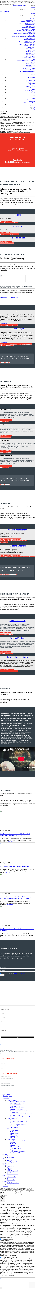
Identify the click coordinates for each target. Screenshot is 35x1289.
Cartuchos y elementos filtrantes (26, 23)
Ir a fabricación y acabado (7, 669)
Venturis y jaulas (30, 32)
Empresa (32, 84)
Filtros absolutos (30, 53)
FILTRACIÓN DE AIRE (7, 243)
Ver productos (3, 323)
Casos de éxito (31, 100)
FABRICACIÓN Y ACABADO (9, 671)
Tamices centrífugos (29, 24)
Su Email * (3, 970)
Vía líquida (17, 226)
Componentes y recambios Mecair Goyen (24, 33)
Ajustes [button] (1, 1195)
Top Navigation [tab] (7, 1096)
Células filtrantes (30, 50)
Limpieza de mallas (30, 69)
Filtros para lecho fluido (28, 29)
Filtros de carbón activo (28, 57)
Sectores (32, 74)
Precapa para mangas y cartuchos (26, 30)
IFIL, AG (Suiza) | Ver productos (9, 325)
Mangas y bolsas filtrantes (6, 1076)
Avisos (2, 1068)
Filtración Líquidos (30, 38)
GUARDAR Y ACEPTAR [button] (7, 1275)
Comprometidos (30, 86)
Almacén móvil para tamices (27, 71)
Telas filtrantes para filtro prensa (26, 41)
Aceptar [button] (5, 1195)
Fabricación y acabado (29, 103)
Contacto (32, 106)
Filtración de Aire (30, 48)
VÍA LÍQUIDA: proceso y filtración (9, 234)
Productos (32, 18)
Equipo (33, 89)
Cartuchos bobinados (29, 45)
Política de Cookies (4, 1065)
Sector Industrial (4, 467)
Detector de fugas (30, 35)
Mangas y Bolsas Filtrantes (28, 21)
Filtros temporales (30, 66)
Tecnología (32, 101)
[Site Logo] (4, 11)
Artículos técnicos (30, 96)
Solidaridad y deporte (29, 90)
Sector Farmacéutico (5, 452)
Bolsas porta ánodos (29, 42)
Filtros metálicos (30, 65)
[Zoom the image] (17, 297)
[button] (33, 7)
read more (11, 841)
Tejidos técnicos (17, 638)
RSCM (33, 92)
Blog (33, 98)
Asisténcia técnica (17, 546)
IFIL (17, 311)
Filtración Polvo (30, 59)
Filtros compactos (30, 54)
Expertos (32, 87)
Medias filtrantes (30, 51)
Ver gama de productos (6, 221)
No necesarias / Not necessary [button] (8, 1255)
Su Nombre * (3, 967)
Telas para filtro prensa (5, 1083)
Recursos (32, 95)
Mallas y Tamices (30, 63)
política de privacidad (19, 973)
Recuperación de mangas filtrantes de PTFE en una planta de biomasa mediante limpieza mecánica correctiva (17, 897)
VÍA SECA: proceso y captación (9, 222)
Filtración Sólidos (30, 20)
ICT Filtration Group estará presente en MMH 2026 (15, 866)
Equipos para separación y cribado (7, 1085)
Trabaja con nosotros (29, 93)
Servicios (32, 78)
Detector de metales (29, 72)
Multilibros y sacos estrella (28, 27)
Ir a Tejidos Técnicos (5, 652)
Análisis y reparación (29, 81)
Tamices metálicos (30, 26)
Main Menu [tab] (6, 1094)
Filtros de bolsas (30, 56)
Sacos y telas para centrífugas (27, 44)
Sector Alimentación (5, 437)
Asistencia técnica (30, 80)
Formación (32, 83)
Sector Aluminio (4, 421)
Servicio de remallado (29, 68)
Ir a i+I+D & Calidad (5, 633)
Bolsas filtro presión (29, 39)
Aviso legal (3, 1063)
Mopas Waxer (31, 47)
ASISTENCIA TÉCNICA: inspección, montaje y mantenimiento (17, 556)
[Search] (34, 9)
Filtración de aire (17, 238)
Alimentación (31, 77)
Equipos (33, 62)
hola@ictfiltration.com (19, 5)
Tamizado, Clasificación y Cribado (25, 60)
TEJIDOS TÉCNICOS (6, 653)
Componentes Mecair (5, 1080)
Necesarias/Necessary (8, 1239)
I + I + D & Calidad (17, 620)
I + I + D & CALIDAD (6, 634)
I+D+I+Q (32, 104)
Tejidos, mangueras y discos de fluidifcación (23, 36)
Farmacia (32, 75)
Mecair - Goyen (17, 329)
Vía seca (17, 215)
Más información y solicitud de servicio (10, 539)
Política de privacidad (5, 1061)
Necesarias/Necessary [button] (6, 1237)
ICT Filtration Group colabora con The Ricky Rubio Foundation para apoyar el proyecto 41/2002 (15, 834)
